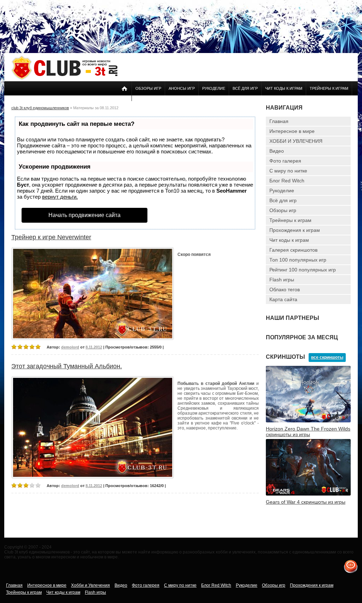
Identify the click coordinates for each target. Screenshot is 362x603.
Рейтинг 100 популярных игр (302, 270)
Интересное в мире (292, 131)
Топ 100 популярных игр (297, 260)
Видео (276, 151)
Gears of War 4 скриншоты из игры (305, 502)
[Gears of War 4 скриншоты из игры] (308, 494)
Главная (278, 121)
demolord (70, 347)
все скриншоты (327, 357)
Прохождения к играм (294, 230)
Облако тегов (284, 289)
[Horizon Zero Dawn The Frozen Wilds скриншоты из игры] (308, 420)
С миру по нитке (288, 171)
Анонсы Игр (182, 88)
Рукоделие (213, 88)
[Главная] (64, 78)
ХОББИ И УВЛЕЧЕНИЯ (295, 141)
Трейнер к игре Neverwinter (51, 237)
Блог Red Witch (286, 180)
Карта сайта (283, 299)
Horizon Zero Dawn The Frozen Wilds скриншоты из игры (308, 431)
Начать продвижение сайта (84, 215)
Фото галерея (285, 161)
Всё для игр (245, 88)
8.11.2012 (94, 347)
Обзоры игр (148, 88)
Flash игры (281, 279)
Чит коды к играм (283, 88)
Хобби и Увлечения (90, 585)
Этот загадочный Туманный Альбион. (66, 366)
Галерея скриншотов (293, 250)
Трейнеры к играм (329, 88)
